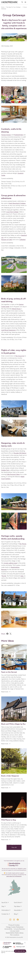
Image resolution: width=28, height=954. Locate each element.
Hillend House (16, 309)
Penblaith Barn (18, 135)
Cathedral (22, 239)
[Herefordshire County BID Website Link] (14, 864)
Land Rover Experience (8, 330)
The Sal (4, 576)
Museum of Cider (6, 239)
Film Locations (14, 935)
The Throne (22, 544)
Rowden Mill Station (20, 453)
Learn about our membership (13, 876)
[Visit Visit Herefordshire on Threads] (14, 919)
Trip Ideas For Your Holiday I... (14, 7)
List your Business (19, 929)
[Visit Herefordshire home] (9, 2)
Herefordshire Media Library (14, 933)
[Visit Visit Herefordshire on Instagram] (10, 919)
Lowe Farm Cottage (12, 212)
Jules (21, 576)
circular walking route (10, 563)
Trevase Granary (6, 135)
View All (14, 847)
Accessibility (8, 929)
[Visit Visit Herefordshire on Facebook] (17, 919)
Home (2, 7)
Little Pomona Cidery (13, 474)
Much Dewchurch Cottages (17, 203)
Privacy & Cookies (14, 925)
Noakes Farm (5, 470)
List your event (14, 931)
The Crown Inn (19, 356)
